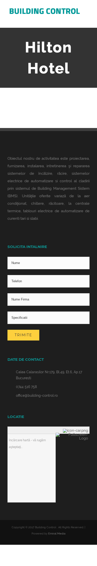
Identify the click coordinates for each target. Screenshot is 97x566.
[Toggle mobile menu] (88, 20)
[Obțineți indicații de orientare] (76, 430)
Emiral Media (56, 533)
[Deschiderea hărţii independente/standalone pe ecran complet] (72, 434)
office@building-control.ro (37, 396)
